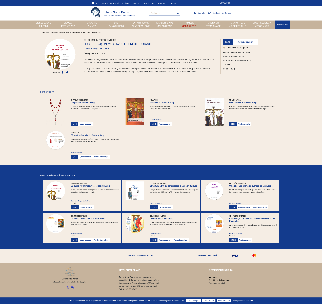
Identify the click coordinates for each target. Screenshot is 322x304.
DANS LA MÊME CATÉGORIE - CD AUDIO (58, 175)
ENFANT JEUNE (141, 22)
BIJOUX (68, 22)
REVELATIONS (68, 26)
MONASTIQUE (237, 22)
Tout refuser (209, 300)
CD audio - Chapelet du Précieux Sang (87, 135)
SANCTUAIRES (116, 26)
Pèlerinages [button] (102, 3)
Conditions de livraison (219, 280)
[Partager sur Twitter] (67, 72)
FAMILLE (189, 22)
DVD (116, 22)
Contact (173, 3)
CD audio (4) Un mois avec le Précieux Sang (86, 33)
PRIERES (43, 26)
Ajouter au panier (245, 42)
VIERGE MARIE (262, 26)
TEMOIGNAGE (213, 26)
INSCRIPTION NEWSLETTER (140, 255)
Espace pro (225, 3)
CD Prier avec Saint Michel (161, 218)
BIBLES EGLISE (43, 22)
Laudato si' (162, 3)
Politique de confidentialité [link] (243, 301)
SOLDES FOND (164, 26)
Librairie (136, 3)
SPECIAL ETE (189, 26)
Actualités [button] (115, 3)
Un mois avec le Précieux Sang (242, 102)
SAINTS (92, 26)
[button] (44, 54)
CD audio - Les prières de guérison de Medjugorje (250, 186)
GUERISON (213, 22)
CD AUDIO (92, 22)
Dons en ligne (148, 3)
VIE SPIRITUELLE (237, 26)
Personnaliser (224, 300)
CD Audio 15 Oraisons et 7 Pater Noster (88, 218)
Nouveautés (282, 24)
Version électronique (101, 157)
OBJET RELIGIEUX (262, 22)
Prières (125, 3)
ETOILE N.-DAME (164, 22)
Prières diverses (64, 33)
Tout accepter (194, 300)
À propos (212, 277)
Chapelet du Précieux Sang (83, 102)
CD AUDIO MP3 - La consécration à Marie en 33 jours (173, 186)
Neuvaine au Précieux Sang (162, 102)
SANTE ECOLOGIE (141, 26)
